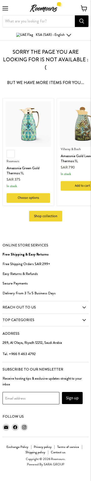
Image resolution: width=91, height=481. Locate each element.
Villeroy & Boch (71, 149)
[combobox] (39, 21)
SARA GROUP (54, 464)
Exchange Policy (17, 446)
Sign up (72, 398)
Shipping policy (35, 452)
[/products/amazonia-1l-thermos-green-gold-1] (28, 124)
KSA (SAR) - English (50, 34)
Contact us (58, 452)
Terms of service (68, 446)
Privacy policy (43, 446)
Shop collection (45, 216)
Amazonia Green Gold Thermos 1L (23, 170)
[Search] (81, 21)
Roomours (13, 161)
